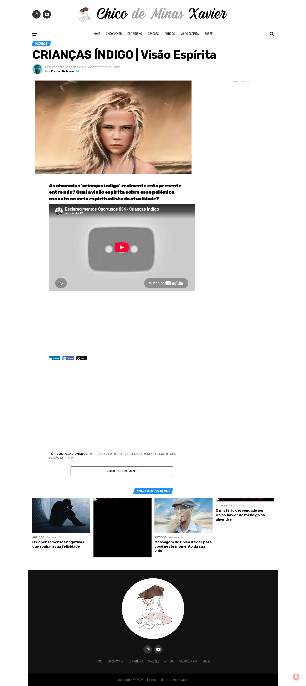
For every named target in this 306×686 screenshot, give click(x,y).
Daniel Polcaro (62, 71)
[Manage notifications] (296, 677)
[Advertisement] (122, 325)
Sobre (209, 33)
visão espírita (62, 458)
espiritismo (155, 454)
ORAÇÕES (153, 33)
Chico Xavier (114, 33)
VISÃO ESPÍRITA (190, 33)
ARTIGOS (170, 33)
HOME (96, 33)
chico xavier (101, 454)
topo (172, 454)
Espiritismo (134, 33)
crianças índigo (129, 454)
